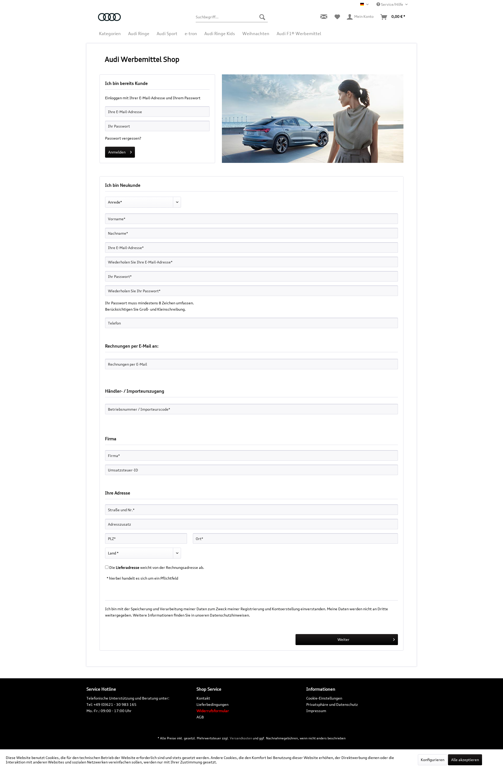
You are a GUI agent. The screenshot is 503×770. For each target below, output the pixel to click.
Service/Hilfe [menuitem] (392, 4)
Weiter (343, 639)
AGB (200, 717)
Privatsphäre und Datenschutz (332, 704)
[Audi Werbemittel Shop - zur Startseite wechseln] (111, 19)
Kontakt (203, 698)
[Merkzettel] (337, 17)
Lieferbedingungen (212, 704)
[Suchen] (262, 17)
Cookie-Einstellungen (324, 698)
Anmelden (116, 152)
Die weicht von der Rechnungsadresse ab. (156, 567)
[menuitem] (232, 17)
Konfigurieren (432, 759)
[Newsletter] (324, 17)
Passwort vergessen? (123, 138)
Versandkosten (241, 738)
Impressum (316, 710)
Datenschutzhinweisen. (230, 615)
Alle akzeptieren (465, 759)
